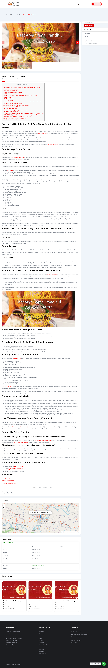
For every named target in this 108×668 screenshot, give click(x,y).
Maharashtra (42, 647)
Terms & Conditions (76, 640)
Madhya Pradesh (43, 644)
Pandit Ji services (42, 133)
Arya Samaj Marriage (10, 90)
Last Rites (7, 97)
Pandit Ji (60, 4)
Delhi (40, 636)
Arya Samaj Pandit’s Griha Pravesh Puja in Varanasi (16, 105)
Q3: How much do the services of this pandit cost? (17, 116)
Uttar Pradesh (11, 606)
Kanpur (5, 606)
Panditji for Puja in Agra (8, 480)
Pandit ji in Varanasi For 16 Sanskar (12, 106)
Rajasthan (41, 649)
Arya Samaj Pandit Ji (16, 14)
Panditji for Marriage (11, 642)
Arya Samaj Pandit (52, 274)
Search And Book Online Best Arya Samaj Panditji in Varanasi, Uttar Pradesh (22, 87)
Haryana (41, 640)
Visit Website (89, 25)
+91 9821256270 (18, 466)
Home (34, 4)
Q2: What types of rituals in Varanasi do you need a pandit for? (20, 115)
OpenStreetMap (70, 532)
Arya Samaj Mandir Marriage (13, 631)
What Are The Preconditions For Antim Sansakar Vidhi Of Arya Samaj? (22, 102)
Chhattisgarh (42, 633)
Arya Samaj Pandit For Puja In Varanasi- (13, 103)
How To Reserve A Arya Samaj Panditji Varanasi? (15, 110)
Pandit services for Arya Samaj (20, 427)
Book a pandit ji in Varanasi (17, 157)
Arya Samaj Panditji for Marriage (14, 638)
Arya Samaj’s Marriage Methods (13, 92)
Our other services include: (10, 108)
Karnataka (41, 642)
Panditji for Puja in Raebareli (9, 483)
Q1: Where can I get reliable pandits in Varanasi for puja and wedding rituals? (24, 113)
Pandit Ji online (17, 358)
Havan (6, 94)
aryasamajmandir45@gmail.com (16, 468)
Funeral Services (9, 98)
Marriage (51, 4)
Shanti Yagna (8, 100)
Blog (77, 4)
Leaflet (64, 532)
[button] (77, 42)
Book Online (97, 4)
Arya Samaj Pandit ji (53, 144)
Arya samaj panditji (6, 386)
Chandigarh (41, 631)
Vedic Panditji (9, 647)
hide (28, 84)
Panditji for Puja (10, 644)
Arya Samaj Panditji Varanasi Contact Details (15, 118)
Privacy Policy (74, 642)
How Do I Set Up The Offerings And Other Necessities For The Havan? (20, 95)
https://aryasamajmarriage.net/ (43, 440)
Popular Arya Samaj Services (10, 89)
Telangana (41, 651)
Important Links (11, 119)
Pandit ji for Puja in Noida (8, 478)
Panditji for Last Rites (11, 640)
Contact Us (69, 4)
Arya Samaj (10, 170)
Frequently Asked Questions (10, 111)
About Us (42, 4)
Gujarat (40, 638)
